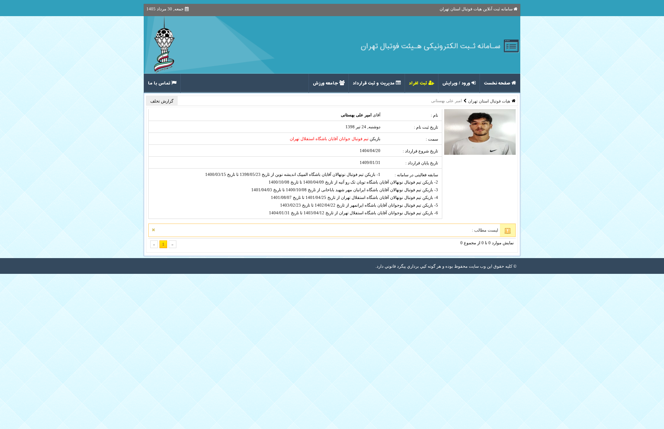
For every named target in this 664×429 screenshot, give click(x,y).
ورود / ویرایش (456, 83)
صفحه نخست (497, 83)
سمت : (432, 139)
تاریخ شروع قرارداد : (420, 151)
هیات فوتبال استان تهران (489, 101)
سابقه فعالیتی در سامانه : (416, 174)
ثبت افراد (418, 83)
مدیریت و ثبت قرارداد (374, 83)
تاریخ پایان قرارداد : (421, 163)
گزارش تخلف (162, 101)
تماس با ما (159, 83)
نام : (434, 115)
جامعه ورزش (326, 83)
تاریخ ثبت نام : (426, 127)
